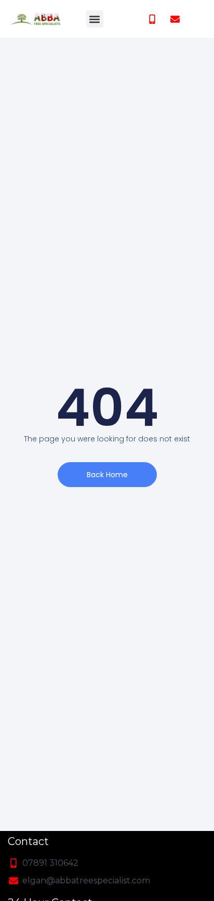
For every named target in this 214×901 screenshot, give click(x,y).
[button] (94, 18)
